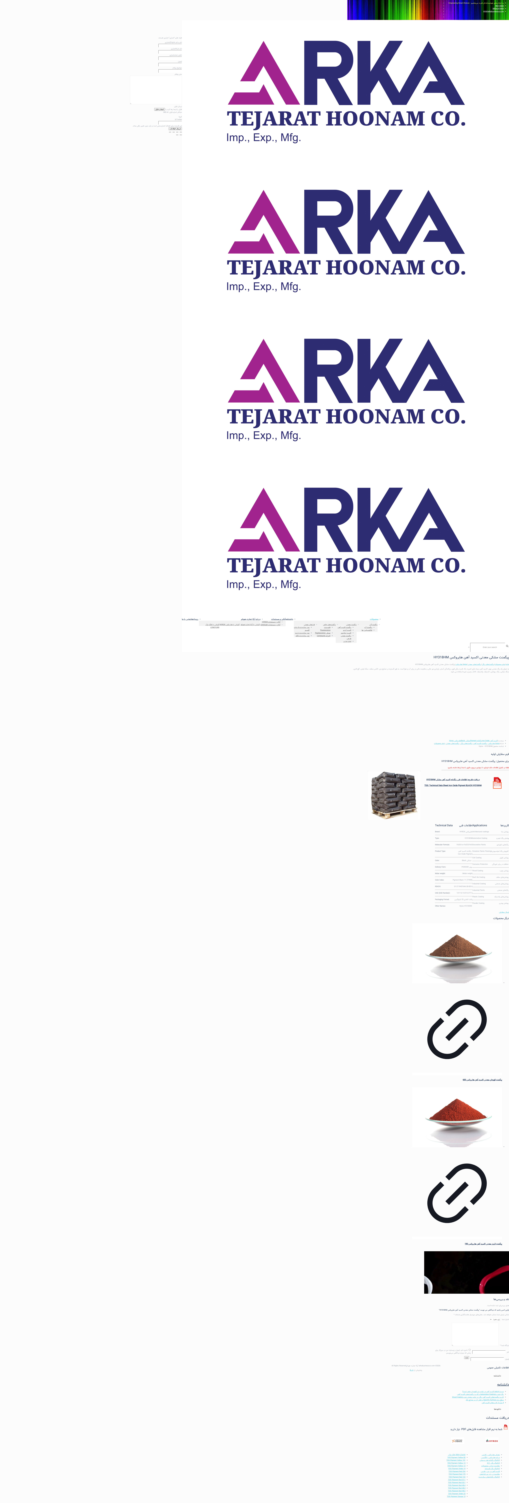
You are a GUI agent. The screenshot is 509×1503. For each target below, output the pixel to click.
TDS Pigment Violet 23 (456, 1493)
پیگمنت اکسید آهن (480, 743)
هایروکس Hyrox (455, 740)
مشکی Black (465, 740)
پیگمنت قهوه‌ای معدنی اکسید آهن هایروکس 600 (482, 1079)
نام (508, 1352)
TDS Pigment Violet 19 (456, 1468)
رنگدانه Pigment (476, 740)
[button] (474, 1388)
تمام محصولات (500, 664)
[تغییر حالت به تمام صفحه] (177, 132)
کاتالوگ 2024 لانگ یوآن (456, 1454)
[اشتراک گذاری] (174, 132)
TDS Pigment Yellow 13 (456, 1463)
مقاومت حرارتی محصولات (490, 1466)
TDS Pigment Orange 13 (456, 1496)
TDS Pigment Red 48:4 (456, 1485)
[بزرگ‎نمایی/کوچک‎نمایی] (181, 132)
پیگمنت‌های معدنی (474, 664)
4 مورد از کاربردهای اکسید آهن (493, 1402)
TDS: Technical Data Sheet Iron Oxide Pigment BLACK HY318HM (453, 785)
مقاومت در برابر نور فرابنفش (489, 1474)
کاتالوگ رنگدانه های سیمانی (490, 1460)
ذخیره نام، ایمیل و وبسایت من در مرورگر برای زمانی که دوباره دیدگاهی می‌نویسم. (453, 1351)
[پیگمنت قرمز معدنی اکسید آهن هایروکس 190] (457, 1117)
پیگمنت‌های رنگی (488, 664)
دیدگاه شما (504, 1345)
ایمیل (507, 1359)
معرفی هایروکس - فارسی (491, 1454)
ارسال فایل (178, 106)
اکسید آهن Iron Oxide (490, 740)
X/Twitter (178, 119)
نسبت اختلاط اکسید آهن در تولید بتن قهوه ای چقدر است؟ (483, 1391)
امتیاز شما (505, 1319)
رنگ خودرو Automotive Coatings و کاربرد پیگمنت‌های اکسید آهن (480, 1394)
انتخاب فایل (159, 109)
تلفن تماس (176, 55)
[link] (469, 647)
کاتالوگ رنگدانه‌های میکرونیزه (489, 1477)
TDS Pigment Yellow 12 (456, 1466)
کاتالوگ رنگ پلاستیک (492, 1468)
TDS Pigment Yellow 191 (455, 1460)
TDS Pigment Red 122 (457, 1477)
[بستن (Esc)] (170, 132)
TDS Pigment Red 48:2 (456, 1491)
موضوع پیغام (177, 67)
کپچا (180, 116)
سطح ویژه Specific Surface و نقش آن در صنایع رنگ (485, 1400)
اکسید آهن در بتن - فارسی (490, 1471)
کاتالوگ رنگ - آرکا (493, 1463)
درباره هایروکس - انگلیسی (490, 1457)
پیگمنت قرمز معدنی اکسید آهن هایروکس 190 (483, 1244)
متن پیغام (178, 74)
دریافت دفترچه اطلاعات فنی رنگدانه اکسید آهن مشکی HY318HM (453, 779)
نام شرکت (176, 48)
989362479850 (498, 8)
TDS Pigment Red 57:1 (456, 1479)
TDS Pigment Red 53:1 (456, 1482)
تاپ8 (412, 1370)
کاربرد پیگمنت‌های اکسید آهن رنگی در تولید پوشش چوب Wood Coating (478, 1397)
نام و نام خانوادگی (173, 42)
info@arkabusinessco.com (493, 11)
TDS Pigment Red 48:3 (456, 1488)
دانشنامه (503, 1384)
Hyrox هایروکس (461, 664)
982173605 (499, 6)
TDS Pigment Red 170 (457, 1474)
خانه (507, 664)
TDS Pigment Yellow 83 (456, 1457)
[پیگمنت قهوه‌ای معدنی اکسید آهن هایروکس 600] (457, 953)
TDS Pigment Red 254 (457, 1471)
